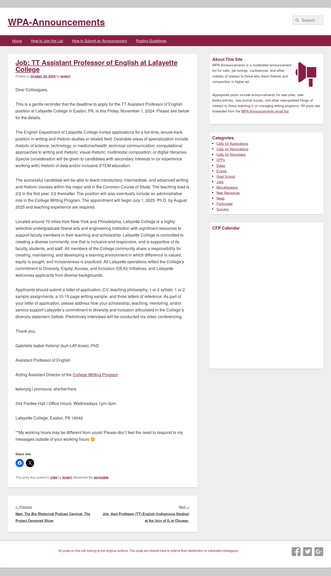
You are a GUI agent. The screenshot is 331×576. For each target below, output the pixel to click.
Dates (220, 165)
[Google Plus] (318, 551)
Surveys (222, 209)
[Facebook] (296, 551)
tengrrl (65, 76)
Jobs (53, 477)
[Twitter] (307, 551)
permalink (101, 477)
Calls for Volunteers (231, 154)
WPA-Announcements (56, 21)
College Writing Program (95, 375)
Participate (224, 203)
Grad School (225, 176)
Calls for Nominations (232, 148)
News (220, 198)
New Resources (228, 192)
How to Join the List (47, 40)
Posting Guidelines (151, 40)
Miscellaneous (227, 187)
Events (221, 170)
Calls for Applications (232, 143)
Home (17, 40)
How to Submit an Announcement (99, 40)
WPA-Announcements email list (265, 111)
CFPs (220, 159)
